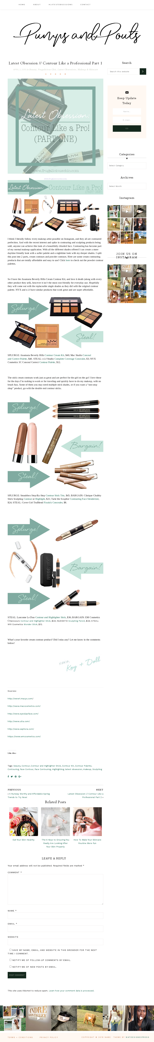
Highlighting (58, 769)
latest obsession (73, 769)
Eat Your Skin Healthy (23, 840)
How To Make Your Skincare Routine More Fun (87, 841)
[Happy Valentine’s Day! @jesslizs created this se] (114, 237)
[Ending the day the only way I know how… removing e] (140, 211)
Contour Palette (47, 362)
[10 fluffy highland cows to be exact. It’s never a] (114, 224)
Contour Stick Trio (55, 495)
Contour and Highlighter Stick (50, 617)
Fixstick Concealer (53, 502)
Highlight (40, 499)
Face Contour (26, 769)
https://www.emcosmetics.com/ (24, 736)
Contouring (13, 769)
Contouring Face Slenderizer (84, 499)
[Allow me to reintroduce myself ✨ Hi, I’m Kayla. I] (127, 224)
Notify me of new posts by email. (34, 967)
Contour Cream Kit (54, 355)
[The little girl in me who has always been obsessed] (127, 211)
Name (12, 911)
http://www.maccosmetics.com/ (24, 706)
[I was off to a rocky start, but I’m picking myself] (140, 224)
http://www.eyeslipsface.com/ (23, 714)
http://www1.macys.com (20, 699)
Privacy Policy (49, 1037)
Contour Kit (68, 766)
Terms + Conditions (20, 1037)
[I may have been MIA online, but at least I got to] (140, 237)
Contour (28, 499)
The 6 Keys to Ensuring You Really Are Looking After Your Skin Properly (55, 843)
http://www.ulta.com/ (19, 721)
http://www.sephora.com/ (21, 729)
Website (13, 937)
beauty (17, 766)
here (68, 260)
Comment (15, 872)
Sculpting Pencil (76, 621)
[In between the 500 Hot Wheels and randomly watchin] (127, 237)
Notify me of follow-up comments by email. (41, 960)
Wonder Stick (30, 624)
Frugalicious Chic (47, 69)
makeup (87, 769)
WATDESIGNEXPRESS (137, 1037)
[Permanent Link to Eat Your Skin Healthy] (23, 821)
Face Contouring (43, 769)
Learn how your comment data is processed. (71, 991)
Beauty (32, 69)
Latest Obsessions (66, 69)
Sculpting (97, 769)
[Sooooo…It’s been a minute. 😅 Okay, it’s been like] (114, 211)
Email (12, 924)
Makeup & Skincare (87, 69)
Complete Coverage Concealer (69, 359)
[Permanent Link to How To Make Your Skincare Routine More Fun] (87, 821)
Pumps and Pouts (77, 34)
